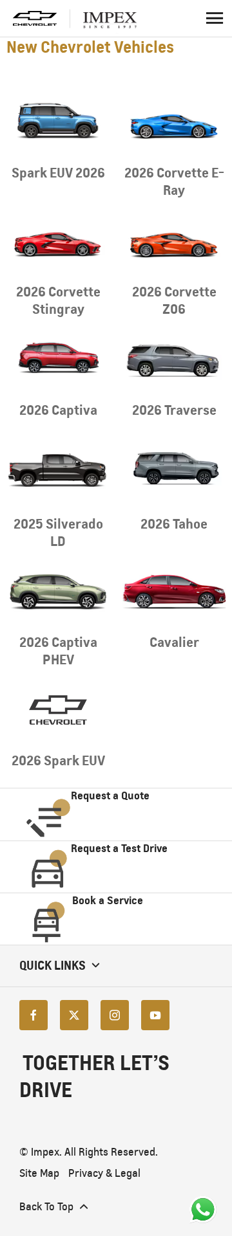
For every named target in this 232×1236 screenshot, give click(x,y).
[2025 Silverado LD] (58, 473)
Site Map (39, 1173)
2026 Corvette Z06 (174, 300)
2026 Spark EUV (58, 760)
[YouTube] (155, 1015)
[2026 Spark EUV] (58, 710)
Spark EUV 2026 (58, 172)
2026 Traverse (174, 410)
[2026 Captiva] (58, 359)
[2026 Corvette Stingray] (58, 240)
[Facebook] (33, 1015)
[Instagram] (115, 1015)
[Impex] (115, 18)
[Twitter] (74, 1015)
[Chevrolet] (35, 18)
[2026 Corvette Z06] (174, 240)
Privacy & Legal (104, 1173)
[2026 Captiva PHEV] (58, 592)
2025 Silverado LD (58, 532)
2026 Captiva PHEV (58, 650)
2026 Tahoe (174, 523)
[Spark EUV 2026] (58, 122)
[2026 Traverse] (174, 359)
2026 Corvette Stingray (58, 300)
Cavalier (174, 642)
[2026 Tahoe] (174, 473)
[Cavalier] (174, 592)
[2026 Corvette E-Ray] (174, 122)
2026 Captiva (58, 410)
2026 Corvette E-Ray (174, 181)
